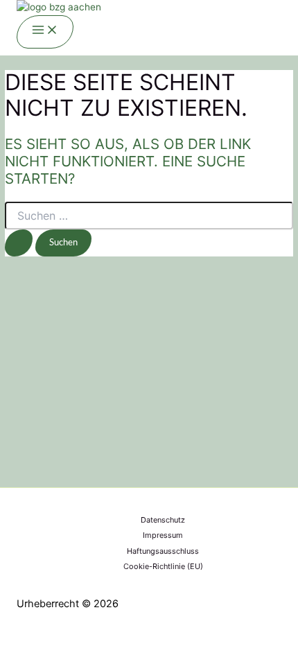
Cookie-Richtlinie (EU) (163, 566)
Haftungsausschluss (163, 551)
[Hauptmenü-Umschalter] (45, 32)
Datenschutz (163, 520)
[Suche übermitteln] (19, 242)
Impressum (163, 535)
